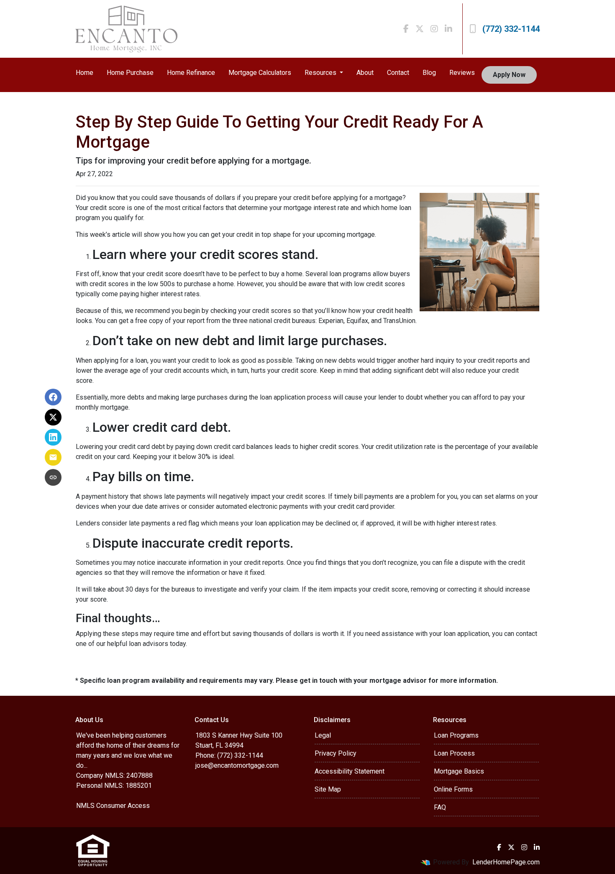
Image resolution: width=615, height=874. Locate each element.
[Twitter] (419, 28)
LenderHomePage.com (506, 862)
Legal (323, 735)
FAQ (440, 807)
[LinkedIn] (448, 28)
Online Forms (453, 789)
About (365, 73)
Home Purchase (130, 73)
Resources (321, 73)
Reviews (462, 73)
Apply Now (509, 75)
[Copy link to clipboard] (53, 477)
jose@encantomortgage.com (237, 765)
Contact (398, 73)
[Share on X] (53, 417)
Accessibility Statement (349, 771)
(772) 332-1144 (511, 29)
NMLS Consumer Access (113, 806)
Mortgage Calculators (259, 73)
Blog (429, 73)
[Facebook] (406, 28)
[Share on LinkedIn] (53, 437)
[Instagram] (434, 28)
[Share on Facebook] (53, 397)
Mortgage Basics (459, 771)
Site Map (328, 789)
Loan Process (454, 753)
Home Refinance (191, 73)
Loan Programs (456, 735)
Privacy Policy (335, 753)
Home (84, 73)
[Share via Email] (53, 457)
